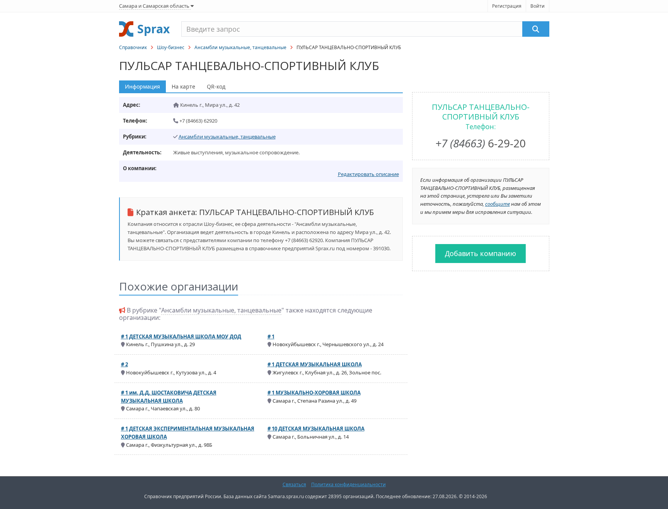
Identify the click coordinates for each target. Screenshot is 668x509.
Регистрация (506, 6)
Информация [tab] (142, 86)
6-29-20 (480, 143)
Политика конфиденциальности (348, 484)
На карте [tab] (183, 86)
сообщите (497, 203)
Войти (537, 6)
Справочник (133, 47)
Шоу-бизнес (170, 47)
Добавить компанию (480, 253)
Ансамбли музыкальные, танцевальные (240, 47)
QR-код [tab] (216, 86)
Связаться (294, 484)
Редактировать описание (368, 174)
